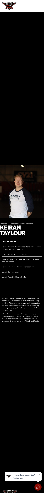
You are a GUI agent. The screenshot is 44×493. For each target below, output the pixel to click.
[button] (30, 487)
